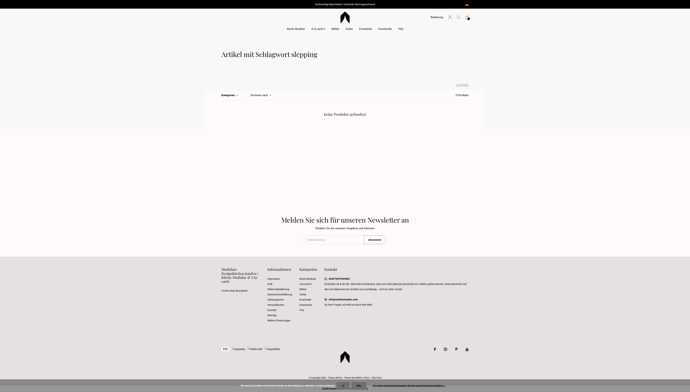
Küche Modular (296, 29)
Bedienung (437, 17)
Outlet (349, 29)
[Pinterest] (456, 349)
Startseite (424, 85)
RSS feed (376, 377)
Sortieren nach (259, 95)
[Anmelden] (450, 17)
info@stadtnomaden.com (343, 299)
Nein (359, 385)
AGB (269, 284)
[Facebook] (435, 349)
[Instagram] (445, 349)
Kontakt (271, 310)
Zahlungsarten (275, 299)
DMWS (358, 377)
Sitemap (272, 315)
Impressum (273, 278)
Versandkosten (275, 304)
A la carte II (318, 29)
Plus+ (367, 377)
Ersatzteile (365, 29)
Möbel (335, 29)
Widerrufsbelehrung (278, 289)
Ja (343, 385)
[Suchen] (458, 17)
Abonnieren (374, 239)
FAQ (400, 29)
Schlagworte (444, 85)
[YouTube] (467, 349)
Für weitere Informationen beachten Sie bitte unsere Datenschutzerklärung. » (409, 385)
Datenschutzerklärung (279, 294)
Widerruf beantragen (278, 320)
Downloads (385, 29)
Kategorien (228, 95)
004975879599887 (339, 278)
